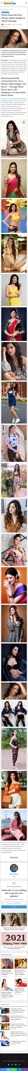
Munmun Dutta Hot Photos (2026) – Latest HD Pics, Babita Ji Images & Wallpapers (20, 972)
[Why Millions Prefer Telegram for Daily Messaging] (5, 1043)
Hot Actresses (10, 9)
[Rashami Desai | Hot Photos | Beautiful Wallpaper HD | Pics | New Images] (21, 983)
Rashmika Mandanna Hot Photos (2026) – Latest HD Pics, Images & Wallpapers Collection (7, 994)
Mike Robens (6, 24)
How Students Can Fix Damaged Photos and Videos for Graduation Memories (18, 1010)
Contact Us (22, 1061)
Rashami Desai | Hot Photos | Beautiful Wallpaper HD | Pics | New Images (20, 990)
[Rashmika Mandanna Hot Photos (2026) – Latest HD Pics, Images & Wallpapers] (7, 963)
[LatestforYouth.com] (10, 3)
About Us (9, 1061)
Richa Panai (14, 857)
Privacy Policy (15, 1061)
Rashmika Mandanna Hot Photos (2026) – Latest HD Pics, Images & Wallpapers (7, 972)
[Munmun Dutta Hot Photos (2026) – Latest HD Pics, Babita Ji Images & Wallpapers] (21, 963)
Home (4, 9)
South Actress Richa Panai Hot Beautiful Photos (14, 98)
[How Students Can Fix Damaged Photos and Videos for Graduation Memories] (5, 1011)
